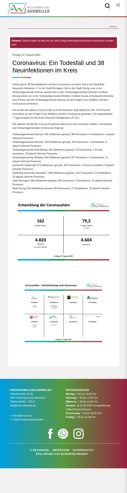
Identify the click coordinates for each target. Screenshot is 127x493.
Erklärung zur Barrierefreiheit (62, 454)
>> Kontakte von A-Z (21, 415)
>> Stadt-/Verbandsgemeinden (27, 419)
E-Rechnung (39, 450)
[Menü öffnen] (118, 5)
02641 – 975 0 (27, 401)
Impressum (61, 450)
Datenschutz (83, 450)
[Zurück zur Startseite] (29, 8)
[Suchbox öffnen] (107, 5)
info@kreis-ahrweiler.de (23, 405)
